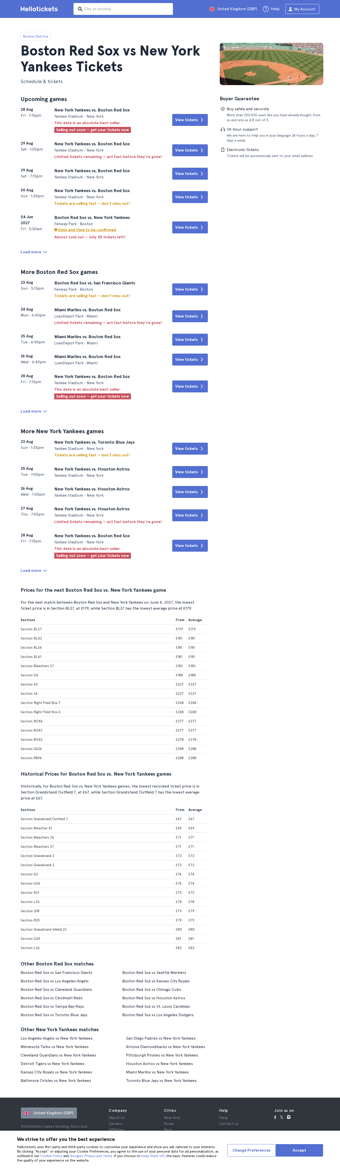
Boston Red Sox (35, 36)
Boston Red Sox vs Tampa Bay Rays (52, 1006)
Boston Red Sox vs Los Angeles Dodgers (158, 1014)
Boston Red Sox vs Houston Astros (153, 998)
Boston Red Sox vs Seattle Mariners (154, 972)
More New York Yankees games (62, 431)
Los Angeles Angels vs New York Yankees (57, 1038)
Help (223, 1118)
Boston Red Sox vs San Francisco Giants (56, 972)
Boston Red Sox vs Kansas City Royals (156, 981)
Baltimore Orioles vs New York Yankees (56, 1080)
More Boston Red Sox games (59, 271)
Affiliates (116, 1129)
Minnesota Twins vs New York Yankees (55, 1046)
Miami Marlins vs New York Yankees (157, 1072)
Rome (169, 1123)
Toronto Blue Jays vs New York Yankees (161, 1080)
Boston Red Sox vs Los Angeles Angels (55, 981)
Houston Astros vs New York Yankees (159, 1063)
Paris (168, 1129)
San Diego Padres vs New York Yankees (161, 1038)
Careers (116, 1123)
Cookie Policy (51, 1156)
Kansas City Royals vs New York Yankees (56, 1072)
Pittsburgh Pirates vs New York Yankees (162, 1055)
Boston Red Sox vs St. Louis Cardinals (156, 1006)
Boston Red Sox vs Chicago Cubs (151, 989)
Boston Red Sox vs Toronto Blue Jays (54, 1014)
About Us (117, 1118)
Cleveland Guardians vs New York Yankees (58, 1055)
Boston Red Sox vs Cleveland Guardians (56, 989)
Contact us (229, 1123)
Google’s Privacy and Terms (91, 1156)
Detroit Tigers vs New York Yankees (52, 1063)
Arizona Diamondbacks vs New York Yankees (165, 1046)
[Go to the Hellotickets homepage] (40, 9)
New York (172, 1118)
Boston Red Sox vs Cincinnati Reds (52, 998)
